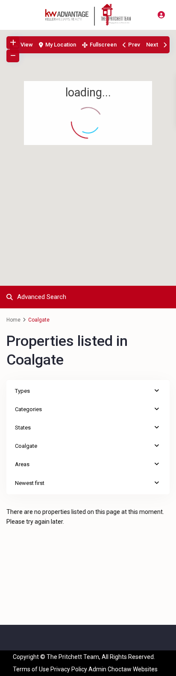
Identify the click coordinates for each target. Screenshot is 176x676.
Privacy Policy (68, 669)
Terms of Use (31, 669)
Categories (28, 409)
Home (13, 320)
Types (22, 391)
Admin (97, 669)
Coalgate (26, 446)
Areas (22, 464)
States (23, 427)
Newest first (29, 483)
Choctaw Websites (133, 669)
